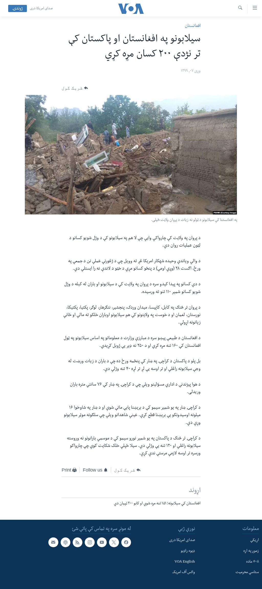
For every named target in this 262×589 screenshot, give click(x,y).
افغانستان (193, 26)
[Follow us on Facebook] (126, 542)
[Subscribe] (53, 542)
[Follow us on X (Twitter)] (114, 542)
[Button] (75, 88)
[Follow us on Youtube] (102, 542)
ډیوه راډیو (188, 551)
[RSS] (77, 542)
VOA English (184, 561)
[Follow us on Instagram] (89, 542)
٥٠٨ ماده (252, 561)
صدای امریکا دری (41, 9)
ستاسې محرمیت (247, 572)
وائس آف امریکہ (183, 572)
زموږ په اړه (251, 551)
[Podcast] (65, 542)
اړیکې (254, 540)
